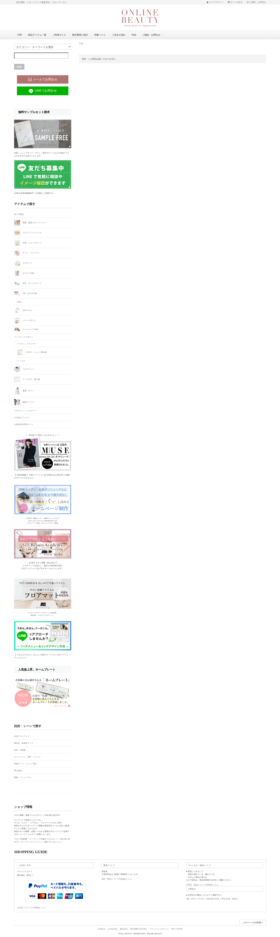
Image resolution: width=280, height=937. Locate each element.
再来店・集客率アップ (23, 743)
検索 (19, 67)
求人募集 (18, 771)
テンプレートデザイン (23, 337)
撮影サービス (28, 402)
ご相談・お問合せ (151, 35)
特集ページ (100, 35)
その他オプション (21, 417)
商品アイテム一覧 (37, 35)
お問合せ (102, 929)
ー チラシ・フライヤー (27, 344)
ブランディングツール (32, 232)
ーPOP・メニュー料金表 (36, 352)
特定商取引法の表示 (138, 929)
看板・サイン (28, 391)
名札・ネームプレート (32, 283)
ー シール (21, 361)
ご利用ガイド (59, 35)
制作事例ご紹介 (80, 35)
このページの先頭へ (252, 922)
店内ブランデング (21, 736)
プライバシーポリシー (159, 929)
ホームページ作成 (30, 329)
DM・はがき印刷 (29, 293)
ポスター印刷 (28, 273)
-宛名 (19, 302)
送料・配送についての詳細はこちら (117, 879)
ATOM (179, 929)
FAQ (134, 35)
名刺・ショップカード (32, 243)
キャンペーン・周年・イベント (27, 757)
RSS (173, 929)
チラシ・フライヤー (31, 253)
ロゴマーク (27, 263)
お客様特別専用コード (23, 424)
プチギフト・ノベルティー (25, 411)
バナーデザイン (29, 320)
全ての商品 (19, 214)
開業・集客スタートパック (34, 222)
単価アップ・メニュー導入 (25, 764)
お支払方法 (113, 929)
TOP (19, 35)
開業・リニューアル (22, 777)
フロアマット (28, 369)
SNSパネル (27, 310)
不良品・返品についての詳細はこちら (202, 885)
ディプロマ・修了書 (31, 379)
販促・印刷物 (20, 750)
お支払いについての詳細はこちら (31, 908)
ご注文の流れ (119, 35)
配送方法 (124, 929)
